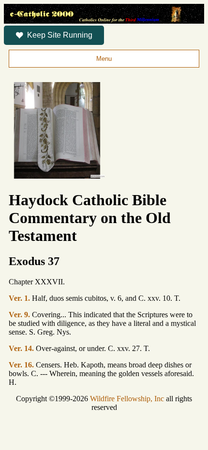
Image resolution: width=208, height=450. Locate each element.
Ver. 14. (21, 348)
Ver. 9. (19, 314)
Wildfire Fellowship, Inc (127, 398)
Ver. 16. (21, 365)
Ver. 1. (19, 298)
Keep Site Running (59, 35)
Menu (104, 58)
